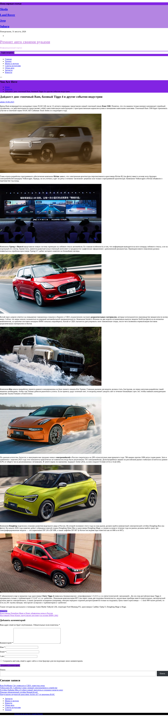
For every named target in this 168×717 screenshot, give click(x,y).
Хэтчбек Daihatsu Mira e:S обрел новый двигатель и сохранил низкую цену (31, 690)
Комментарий (6, 643)
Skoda (4, 9)
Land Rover (7, 14)
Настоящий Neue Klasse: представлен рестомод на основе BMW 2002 (29, 615)
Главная (8, 59)
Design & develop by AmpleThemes (28, 714)
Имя (2, 647)
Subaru (4, 26)
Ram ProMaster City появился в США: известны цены (22, 686)
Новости (8, 72)
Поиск (2, 670)
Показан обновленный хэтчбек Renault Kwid (19, 692)
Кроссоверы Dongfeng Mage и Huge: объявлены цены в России (26, 613)
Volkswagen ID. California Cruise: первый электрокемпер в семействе (28, 688)
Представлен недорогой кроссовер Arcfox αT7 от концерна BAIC (27, 694)
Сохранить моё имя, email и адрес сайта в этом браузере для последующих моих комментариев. (43, 661)
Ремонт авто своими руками (25, 42)
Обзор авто (9, 68)
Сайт (2, 656)
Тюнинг (8, 61)
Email (3, 652)
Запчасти (9, 70)
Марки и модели (12, 63)
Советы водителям (13, 66)
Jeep (3, 20)
